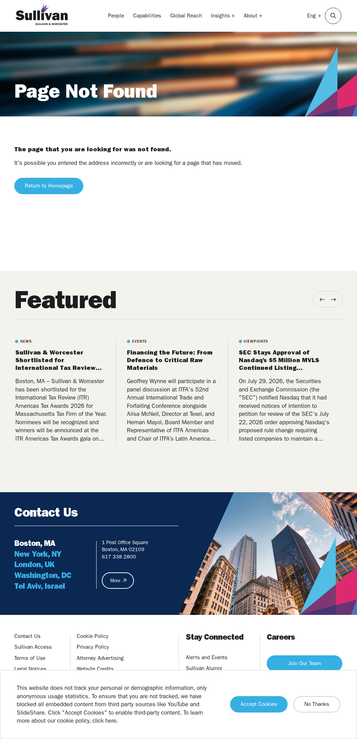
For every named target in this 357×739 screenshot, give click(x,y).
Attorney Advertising (100, 658)
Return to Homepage (49, 186)
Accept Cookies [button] (259, 704)
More (115, 580)
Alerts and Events (206, 657)
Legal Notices (30, 669)
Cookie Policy (92, 636)
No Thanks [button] (316, 704)
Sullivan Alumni (204, 668)
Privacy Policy (93, 647)
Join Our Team (304, 663)
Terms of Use (29, 658)
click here (104, 720)
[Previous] (322, 299)
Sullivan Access (33, 647)
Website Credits (95, 669)
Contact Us (27, 636)
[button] (333, 16)
